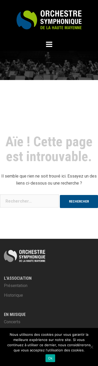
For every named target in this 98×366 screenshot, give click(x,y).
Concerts (12, 321)
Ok (50, 358)
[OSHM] (49, 19)
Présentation (15, 285)
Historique (13, 295)
